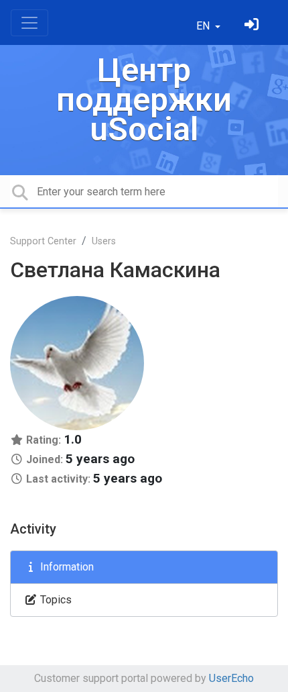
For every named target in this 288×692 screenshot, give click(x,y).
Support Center (43, 241)
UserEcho (231, 678)
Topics (55, 599)
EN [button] (204, 25)
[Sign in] (253, 26)
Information (66, 566)
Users (104, 241)
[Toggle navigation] (29, 22)
